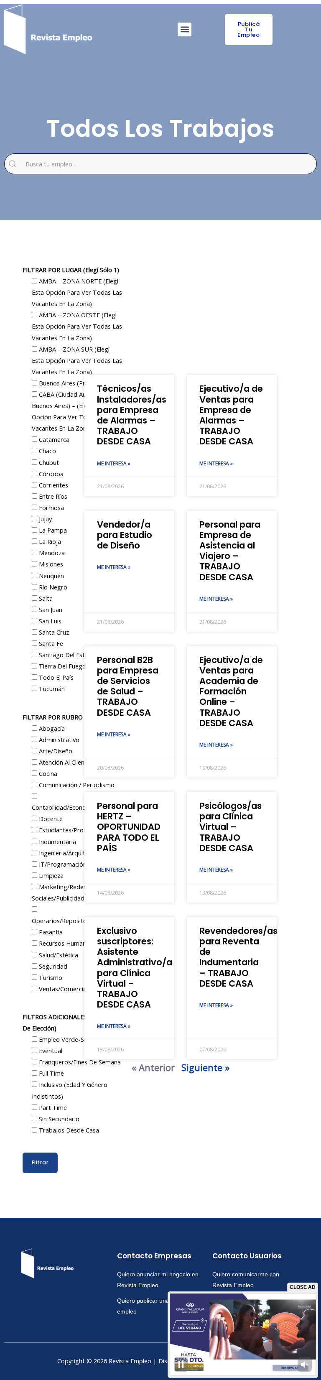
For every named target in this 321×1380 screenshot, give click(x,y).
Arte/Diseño (54, 751)
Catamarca (53, 439)
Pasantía (50, 932)
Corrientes (52, 485)
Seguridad (52, 966)
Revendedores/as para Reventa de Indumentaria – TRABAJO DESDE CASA (238, 957)
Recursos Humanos (65, 943)
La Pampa (52, 530)
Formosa (50, 507)
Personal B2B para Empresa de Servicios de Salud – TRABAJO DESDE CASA (127, 686)
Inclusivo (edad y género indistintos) (69, 1090)
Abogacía (51, 728)
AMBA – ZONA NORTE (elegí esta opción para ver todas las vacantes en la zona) (77, 292)
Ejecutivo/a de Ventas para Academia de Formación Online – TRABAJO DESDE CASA (231, 691)
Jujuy (44, 519)
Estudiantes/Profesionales (74, 830)
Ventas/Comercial (62, 989)
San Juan (49, 609)
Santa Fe (50, 643)
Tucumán (51, 688)
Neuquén (50, 575)
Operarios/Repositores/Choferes (77, 920)
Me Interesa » (113, 463)
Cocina (47, 773)
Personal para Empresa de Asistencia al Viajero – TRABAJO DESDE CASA (229, 550)
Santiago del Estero (65, 654)
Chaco (46, 450)
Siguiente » (205, 1067)
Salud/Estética (57, 955)
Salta (45, 598)
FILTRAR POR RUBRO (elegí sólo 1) (71, 717)
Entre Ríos (52, 496)
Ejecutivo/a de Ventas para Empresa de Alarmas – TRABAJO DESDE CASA (231, 415)
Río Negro (52, 587)
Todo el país (55, 677)
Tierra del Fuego (61, 666)
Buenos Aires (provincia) (71, 383)
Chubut (48, 462)
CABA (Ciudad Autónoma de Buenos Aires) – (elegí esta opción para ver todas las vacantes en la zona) (75, 411)
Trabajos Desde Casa (68, 1130)
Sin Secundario (58, 1119)
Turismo (49, 977)
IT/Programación (62, 864)
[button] (184, 29)
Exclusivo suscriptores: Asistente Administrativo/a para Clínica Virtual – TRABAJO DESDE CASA (134, 967)
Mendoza (51, 552)
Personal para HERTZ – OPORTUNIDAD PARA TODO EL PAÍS (128, 827)
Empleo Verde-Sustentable (75, 1039)
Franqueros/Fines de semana (79, 1062)
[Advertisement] (180, 308)
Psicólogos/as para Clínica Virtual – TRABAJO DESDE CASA (230, 827)
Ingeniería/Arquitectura (70, 853)
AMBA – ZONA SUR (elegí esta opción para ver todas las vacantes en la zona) (77, 360)
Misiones (50, 564)
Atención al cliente (63, 762)
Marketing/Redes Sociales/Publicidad (59, 892)
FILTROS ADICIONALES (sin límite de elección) (70, 1022)
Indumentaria (56, 841)
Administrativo (58, 739)
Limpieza (50, 875)
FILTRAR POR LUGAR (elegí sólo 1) (71, 269)
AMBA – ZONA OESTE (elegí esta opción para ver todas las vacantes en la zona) (77, 326)
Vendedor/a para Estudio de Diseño (124, 534)
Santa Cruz (53, 632)
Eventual (49, 1050)
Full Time (50, 1073)
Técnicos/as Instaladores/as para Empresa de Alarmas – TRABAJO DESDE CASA (131, 415)
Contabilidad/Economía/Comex (75, 807)
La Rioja (49, 541)
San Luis (49, 621)
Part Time (52, 1107)
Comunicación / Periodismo (76, 785)
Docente (50, 818)
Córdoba (50, 473)
